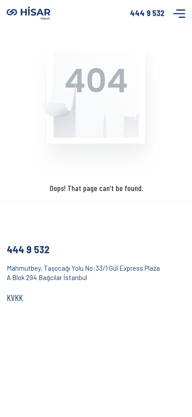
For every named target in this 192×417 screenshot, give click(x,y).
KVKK (15, 297)
